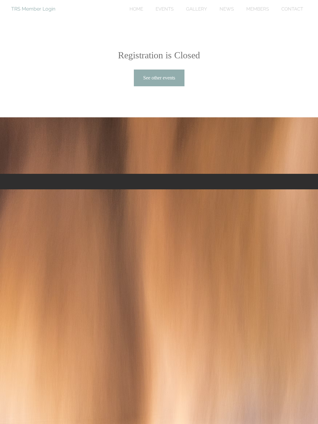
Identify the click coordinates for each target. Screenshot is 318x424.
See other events (159, 77)
